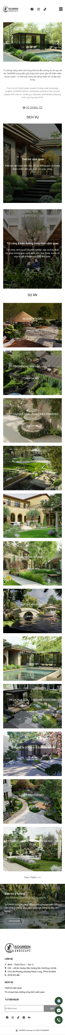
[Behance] (29, 1017)
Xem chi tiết (32, 331)
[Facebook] (32, 9)
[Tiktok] (45, 9)
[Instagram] (38, 9)
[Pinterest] (23, 1017)
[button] (7, 42)
